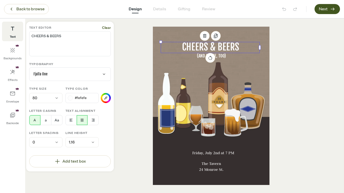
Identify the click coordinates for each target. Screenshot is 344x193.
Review (208, 9)
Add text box (74, 161)
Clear (106, 28)
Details (159, 9)
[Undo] (284, 9)
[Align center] (82, 120)
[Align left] (71, 120)
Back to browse (30, 9)
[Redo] (295, 9)
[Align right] (93, 120)
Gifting (184, 9)
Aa (57, 120)
